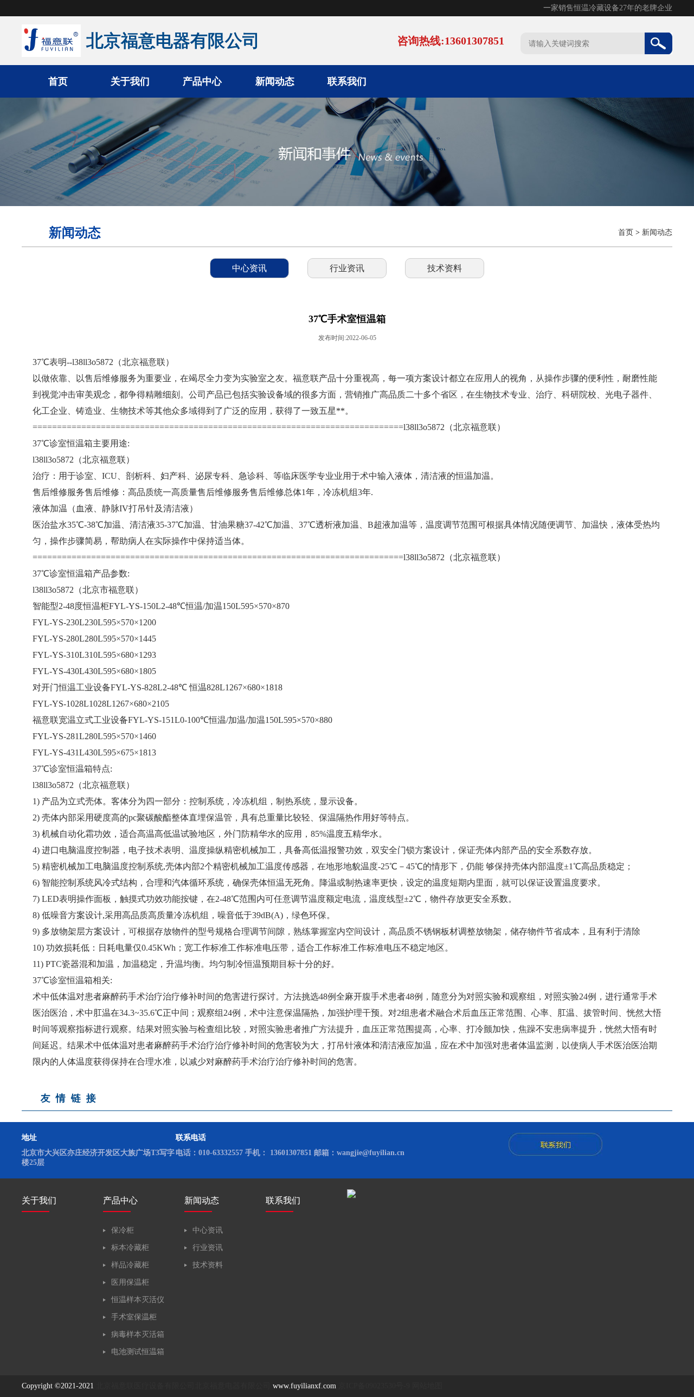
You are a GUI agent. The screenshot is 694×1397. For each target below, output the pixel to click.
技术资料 (444, 268)
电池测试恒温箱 (137, 1352)
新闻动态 (274, 81)
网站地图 (427, 1386)
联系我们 (347, 81)
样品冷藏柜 (130, 1265)
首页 (58, 81)
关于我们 (130, 81)
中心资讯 (249, 268)
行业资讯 (347, 268)
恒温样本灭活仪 (137, 1300)
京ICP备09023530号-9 (374, 1386)
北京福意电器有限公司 (233, 1386)
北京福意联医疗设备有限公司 (145, 1386)
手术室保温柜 (134, 1317)
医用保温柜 (130, 1282)
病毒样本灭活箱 (137, 1334)
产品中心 (202, 81)
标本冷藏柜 (130, 1248)
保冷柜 (122, 1230)
